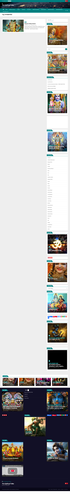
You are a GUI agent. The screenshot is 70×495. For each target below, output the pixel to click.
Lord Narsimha (50, 196)
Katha (48, 183)
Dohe (48, 170)
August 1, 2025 (51, 367)
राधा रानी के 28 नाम (23, 383)
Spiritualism (43, 9)
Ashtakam (49, 157)
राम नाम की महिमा (52, 110)
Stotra (56, 145)
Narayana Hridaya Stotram (30, 23)
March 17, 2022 (6, 459)
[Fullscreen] (22, 475)
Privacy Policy (26, 398)
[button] (65, 10)
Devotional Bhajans (50, 168)
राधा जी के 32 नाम (50, 79)
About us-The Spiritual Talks (28, 392)
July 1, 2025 (51, 111)
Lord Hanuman (50, 192)
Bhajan (49, 164)
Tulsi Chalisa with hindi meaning (32, 432)
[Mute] (20, 475)
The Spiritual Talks (8, 5)
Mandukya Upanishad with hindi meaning (57, 249)
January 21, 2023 (27, 25)
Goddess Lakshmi (50, 177)
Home (6, 9)
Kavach (49, 185)
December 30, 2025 (23, 384)
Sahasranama (53, 145)
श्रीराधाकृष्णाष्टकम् (53, 366)
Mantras (23, 9)
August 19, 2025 (51, 340)
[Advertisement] (57, 122)
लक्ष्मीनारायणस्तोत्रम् (53, 309)
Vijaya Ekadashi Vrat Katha (11, 458)
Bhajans (29, 9)
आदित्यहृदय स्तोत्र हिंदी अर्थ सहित (52, 88)
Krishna (50, 145)
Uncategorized (50, 224)
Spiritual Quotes (36, 9)
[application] (12, 471)
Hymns (18, 9)
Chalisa (49, 166)
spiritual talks (34, 25)
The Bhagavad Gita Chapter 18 (57, 41)
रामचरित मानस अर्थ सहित (54, 70)
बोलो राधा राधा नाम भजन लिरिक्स (51, 86)
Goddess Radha (50, 179)
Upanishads (49, 226)
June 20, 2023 (51, 459)
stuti (48, 220)
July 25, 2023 (6, 409)
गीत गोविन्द (50, 458)
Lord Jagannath (50, 194)
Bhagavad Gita (5, 11)
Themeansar (17, 489)
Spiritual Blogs (12, 9)
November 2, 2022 (52, 43)
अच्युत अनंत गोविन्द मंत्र (54, 339)
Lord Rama (50, 108)
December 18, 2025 (56, 384)
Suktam (49, 222)
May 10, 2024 (50, 409)
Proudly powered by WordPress (6, 489)
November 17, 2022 (29, 434)
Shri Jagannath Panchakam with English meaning (11, 407)
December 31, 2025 (52, 280)
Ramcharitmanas (59, 9)
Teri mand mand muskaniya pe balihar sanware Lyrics (56, 407)
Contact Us (26, 394)
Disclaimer (26, 396)
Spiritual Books (51, 9)
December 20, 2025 (52, 149)
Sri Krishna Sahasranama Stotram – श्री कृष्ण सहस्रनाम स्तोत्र (56, 148)
